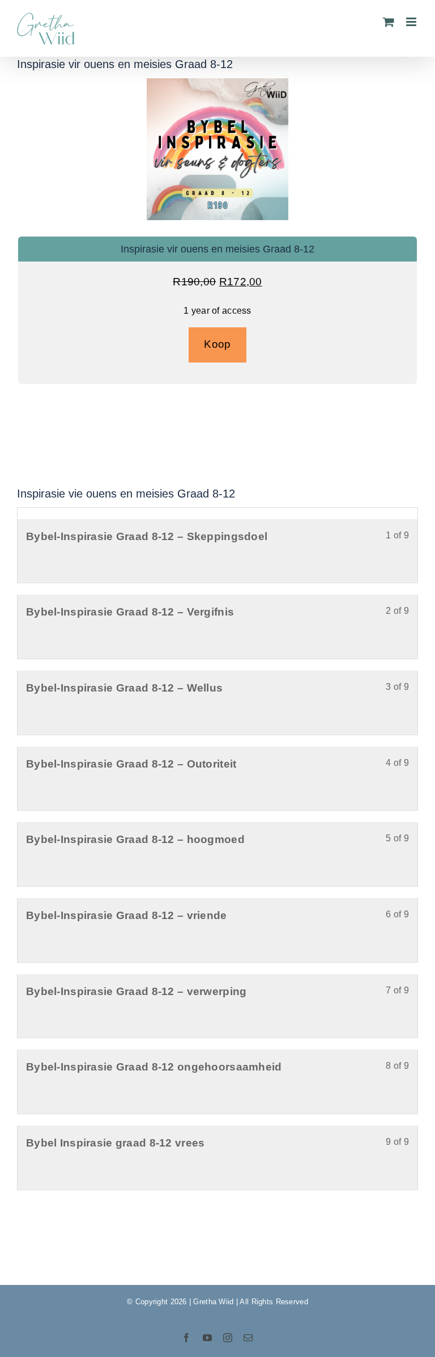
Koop (217, 344)
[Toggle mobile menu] (412, 22)
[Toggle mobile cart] (388, 22)
